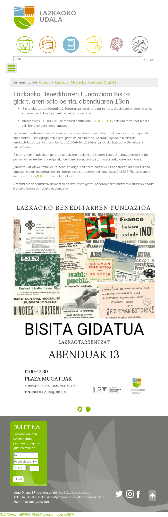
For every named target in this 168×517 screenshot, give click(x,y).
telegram (48, 514)
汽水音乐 (6, 514)
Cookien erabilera (78, 492)
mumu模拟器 (21, 514)
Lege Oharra (22, 492)
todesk (60, 514)
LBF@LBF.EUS (102, 121)
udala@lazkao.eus (60, 497)
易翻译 (69, 514)
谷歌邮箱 (36, 514)
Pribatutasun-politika (48, 492)
